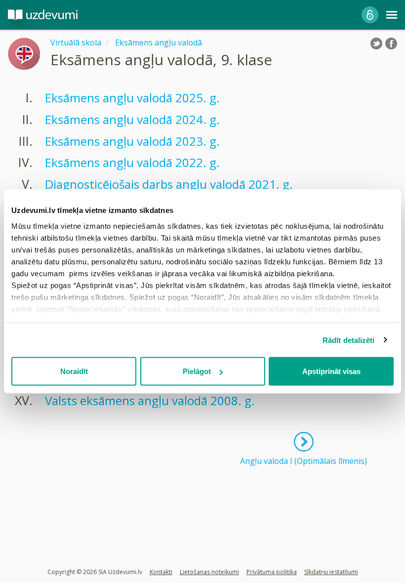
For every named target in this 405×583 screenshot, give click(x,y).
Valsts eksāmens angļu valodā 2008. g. (150, 400)
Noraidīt (74, 371)
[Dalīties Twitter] (376, 43)
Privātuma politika (271, 572)
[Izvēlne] (391, 15)
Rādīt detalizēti (349, 339)
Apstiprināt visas (331, 371)
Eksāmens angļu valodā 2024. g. (132, 119)
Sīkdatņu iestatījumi (331, 572)
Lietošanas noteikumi (209, 572)
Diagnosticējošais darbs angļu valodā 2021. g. (169, 184)
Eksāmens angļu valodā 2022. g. (132, 162)
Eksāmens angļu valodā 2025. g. (132, 97)
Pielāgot (197, 371)
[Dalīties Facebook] (391, 43)
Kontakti (161, 572)
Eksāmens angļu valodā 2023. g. (132, 141)
